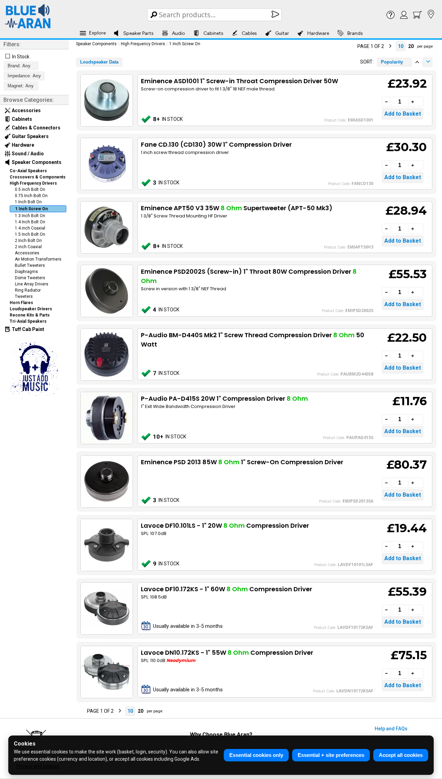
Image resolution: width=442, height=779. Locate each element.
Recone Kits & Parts (30, 315)
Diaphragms (26, 271)
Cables (249, 33)
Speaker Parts (138, 33)
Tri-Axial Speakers (28, 321)
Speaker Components (36, 162)
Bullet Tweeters (30, 265)
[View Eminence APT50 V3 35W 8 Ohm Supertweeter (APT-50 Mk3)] (106, 227)
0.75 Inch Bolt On (31, 195)
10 (400, 46)
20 (411, 46)
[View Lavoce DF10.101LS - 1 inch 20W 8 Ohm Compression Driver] (106, 545)
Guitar (282, 33)
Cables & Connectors (35, 127)
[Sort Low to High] (417, 62)
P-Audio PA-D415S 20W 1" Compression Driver (224, 398)
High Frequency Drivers (33, 183)
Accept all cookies (401, 755)
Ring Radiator (28, 290)
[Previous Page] (351, 46)
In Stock (20, 56)
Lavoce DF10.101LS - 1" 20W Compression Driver (225, 525)
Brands (355, 33)
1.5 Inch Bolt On (30, 234)
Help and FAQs (391, 728)
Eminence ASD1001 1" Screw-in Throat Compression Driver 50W (239, 81)
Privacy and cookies (38, 766)
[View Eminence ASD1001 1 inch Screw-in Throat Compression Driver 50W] (106, 100)
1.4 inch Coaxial (30, 228)
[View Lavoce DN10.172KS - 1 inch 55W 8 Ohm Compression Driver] (106, 672)
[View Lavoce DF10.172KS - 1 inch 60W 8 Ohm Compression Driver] (106, 608)
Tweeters (24, 296)
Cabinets (213, 33)
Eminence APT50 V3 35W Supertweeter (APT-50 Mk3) (237, 208)
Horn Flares (21, 302)
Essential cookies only (256, 755)
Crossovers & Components (38, 177)
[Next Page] (390, 46)
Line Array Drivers (31, 284)
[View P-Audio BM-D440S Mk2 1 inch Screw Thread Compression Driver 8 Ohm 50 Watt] (106, 354)
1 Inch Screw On (31, 208)
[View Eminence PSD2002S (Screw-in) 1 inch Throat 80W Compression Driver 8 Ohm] (106, 291)
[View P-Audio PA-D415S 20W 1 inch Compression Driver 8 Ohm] (106, 418)
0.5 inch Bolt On (30, 189)
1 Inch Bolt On (28, 201)
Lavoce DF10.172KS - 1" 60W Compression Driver (226, 589)
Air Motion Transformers (38, 259)
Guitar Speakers (30, 136)
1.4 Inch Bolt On (30, 222)
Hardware (318, 33)
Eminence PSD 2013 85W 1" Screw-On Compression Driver (242, 462)
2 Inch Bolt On (28, 240)
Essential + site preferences (331, 755)
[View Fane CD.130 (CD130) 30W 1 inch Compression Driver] (106, 164)
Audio (178, 33)
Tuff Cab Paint (27, 329)
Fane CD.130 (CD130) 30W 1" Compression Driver (216, 144)
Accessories (26, 110)
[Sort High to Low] (427, 62)
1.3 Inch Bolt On (30, 215)
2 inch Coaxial (28, 246)
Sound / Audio (27, 153)
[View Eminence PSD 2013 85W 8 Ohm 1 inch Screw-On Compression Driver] (106, 481)
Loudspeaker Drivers (31, 308)
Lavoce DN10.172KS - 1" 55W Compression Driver (227, 652)
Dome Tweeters (30, 277)
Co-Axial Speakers (28, 170)
